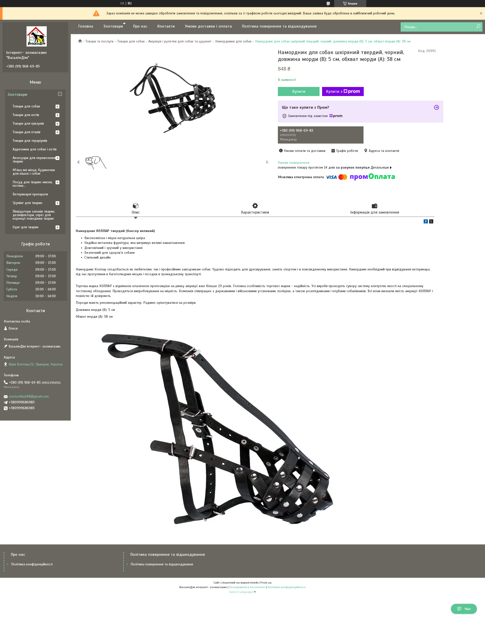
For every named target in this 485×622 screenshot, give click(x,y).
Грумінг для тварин (27, 203)
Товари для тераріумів (30, 141)
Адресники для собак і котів (35, 149)
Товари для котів (26, 115)
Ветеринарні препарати (30, 194)
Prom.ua (266, 582)
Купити (298, 91)
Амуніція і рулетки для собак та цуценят (179, 41)
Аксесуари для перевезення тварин (34, 160)
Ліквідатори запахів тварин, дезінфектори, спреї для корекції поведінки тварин (34, 215)
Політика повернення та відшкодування (279, 26)
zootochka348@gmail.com (29, 396)
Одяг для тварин (25, 227)
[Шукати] (478, 26)
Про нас (140, 26)
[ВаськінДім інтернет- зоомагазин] (36, 36)
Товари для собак (131, 41)
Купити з (334, 91)
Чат (468, 609)
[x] (431, 222)
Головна (85, 26)
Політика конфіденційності (32, 564)
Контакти (166, 26)
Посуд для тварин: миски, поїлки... (33, 184)
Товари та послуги (99, 41)
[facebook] (426, 222)
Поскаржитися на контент (247, 587)
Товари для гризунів (28, 123)
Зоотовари (113, 26)
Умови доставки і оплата (208, 26)
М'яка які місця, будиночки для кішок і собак (34, 172)
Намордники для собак (233, 41)
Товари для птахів (26, 132)
